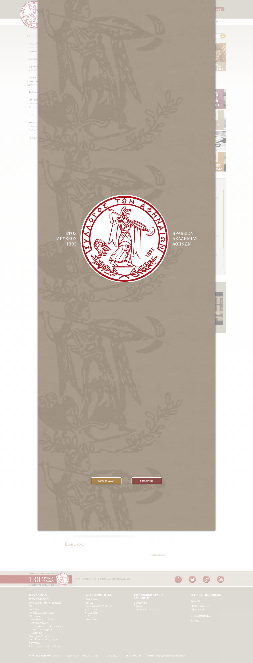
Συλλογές (34, 115)
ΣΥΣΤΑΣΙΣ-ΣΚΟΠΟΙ (39, 599)
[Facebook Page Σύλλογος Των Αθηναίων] (178, 579)
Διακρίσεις (35, 609)
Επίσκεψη (34, 130)
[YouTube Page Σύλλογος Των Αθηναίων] (220, 579)
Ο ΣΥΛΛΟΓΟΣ (38, 594)
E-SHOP (195, 601)
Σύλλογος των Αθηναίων (34, 14)
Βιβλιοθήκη (140, 602)
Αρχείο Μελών (39, 622)
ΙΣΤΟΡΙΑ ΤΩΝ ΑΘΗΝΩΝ (206, 594)
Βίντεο (89, 602)
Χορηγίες (93, 612)
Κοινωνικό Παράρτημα (99, 606)
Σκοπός (33, 107)
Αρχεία (138, 606)
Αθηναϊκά (91, 619)
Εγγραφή (216, 9)
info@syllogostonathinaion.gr (166, 655)
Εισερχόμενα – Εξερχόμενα (46, 626)
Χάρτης (195, 620)
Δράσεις (92, 609)
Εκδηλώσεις (92, 599)
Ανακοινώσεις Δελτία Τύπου (45, 646)
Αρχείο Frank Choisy (145, 609)
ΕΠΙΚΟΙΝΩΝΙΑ (200, 616)
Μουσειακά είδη (200, 606)
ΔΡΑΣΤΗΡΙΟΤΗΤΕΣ (99, 594)
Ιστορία (33, 99)
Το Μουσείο (35, 92)
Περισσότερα (157, 554)
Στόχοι (92, 616)
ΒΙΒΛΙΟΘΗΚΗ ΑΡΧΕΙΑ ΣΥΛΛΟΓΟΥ (149, 596)
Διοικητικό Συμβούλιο (41, 636)
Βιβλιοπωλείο (198, 609)
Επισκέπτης (146, 480)
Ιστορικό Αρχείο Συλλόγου (44, 619)
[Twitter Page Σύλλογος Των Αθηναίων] (192, 579)
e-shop (32, 77)
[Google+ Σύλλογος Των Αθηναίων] (206, 579)
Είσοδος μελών (106, 480)
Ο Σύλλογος (36, 43)
